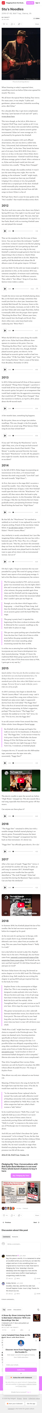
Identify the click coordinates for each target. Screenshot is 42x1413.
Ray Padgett (6, 17)
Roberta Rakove (11, 1256)
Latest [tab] (9, 1310)
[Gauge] (37, 289)
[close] (36, 1340)
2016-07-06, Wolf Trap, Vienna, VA (15, 1155)
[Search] (38, 1310)
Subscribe (30, 3)
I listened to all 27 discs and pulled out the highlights (15, 1324)
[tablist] (10, 1237)
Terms (25, 1398)
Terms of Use (32, 1382)
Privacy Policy (22, 1386)
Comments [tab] (6, 1237)
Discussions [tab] (17, 1310)
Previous (8, 1222)
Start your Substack (16, 1404)
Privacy (19, 1398)
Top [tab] (4, 1310)
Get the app (31, 1404)
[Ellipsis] (39, 1255)
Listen (37, 18)
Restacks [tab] (15, 1237)
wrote (32, 724)
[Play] (5, 231)
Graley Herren (11, 1283)
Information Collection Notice (27, 1384)
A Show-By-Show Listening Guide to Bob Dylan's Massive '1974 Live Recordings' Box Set (16, 1317)
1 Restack (25, 1208)
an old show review (16, 527)
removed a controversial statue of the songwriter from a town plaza (20, 959)
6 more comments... (8, 1299)
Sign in (37, 3)
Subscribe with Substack (22, 1377)
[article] (21, 1322)
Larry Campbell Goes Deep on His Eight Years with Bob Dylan (16, 1336)
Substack (11, 1409)
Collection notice (34, 1398)
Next (35, 1222)
